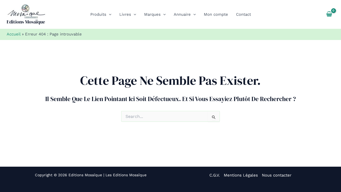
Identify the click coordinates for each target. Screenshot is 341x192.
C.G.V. (214, 175)
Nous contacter (276, 175)
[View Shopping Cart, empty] (329, 14)
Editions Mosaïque (26, 21)
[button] (108, 14)
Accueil (14, 34)
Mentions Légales (241, 175)
